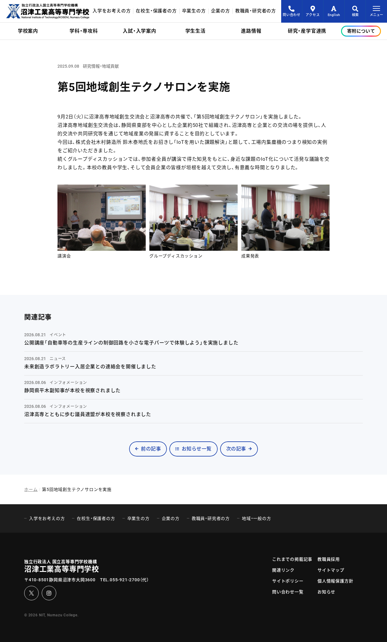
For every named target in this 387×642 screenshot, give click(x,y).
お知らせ (326, 591)
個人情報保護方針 (335, 581)
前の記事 (151, 449)
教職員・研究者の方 (255, 11)
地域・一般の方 (256, 518)
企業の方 (220, 11)
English (334, 15)
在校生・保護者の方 (156, 11)
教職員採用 (328, 559)
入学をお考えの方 (112, 11)
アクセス (313, 15)
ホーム (30, 489)
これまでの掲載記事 (292, 559)
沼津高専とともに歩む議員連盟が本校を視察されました (87, 414)
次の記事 (236, 449)
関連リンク (283, 570)
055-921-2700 (125, 579)
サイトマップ (330, 570)
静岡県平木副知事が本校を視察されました (72, 390)
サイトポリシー (288, 581)
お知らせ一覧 (197, 449)
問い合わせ (292, 15)
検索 (355, 15)
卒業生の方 (194, 11)
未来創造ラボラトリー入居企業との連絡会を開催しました (90, 366)
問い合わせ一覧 (288, 591)
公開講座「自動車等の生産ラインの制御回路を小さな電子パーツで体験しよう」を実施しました (131, 343)
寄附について (361, 31)
